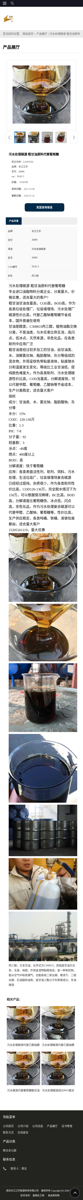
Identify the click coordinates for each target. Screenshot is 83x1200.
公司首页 (8, 1126)
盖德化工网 (38, 1195)
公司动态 (37, 1126)
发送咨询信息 (44, 207)
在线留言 (23, 1132)
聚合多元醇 (9, 1150)
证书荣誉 (67, 1126)
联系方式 (8, 1132)
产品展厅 (41, 33)
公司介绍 (23, 1126)
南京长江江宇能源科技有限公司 (22, 1190)
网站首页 (28, 33)
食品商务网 (53, 1195)
